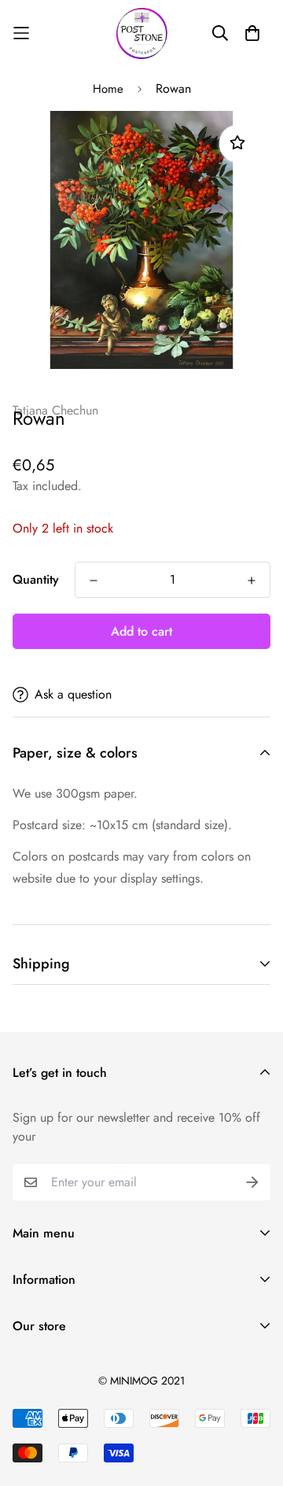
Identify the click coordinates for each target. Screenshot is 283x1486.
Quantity (36, 579)
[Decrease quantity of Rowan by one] (93, 580)
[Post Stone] (141, 33)
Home (108, 89)
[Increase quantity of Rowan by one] (251, 580)
